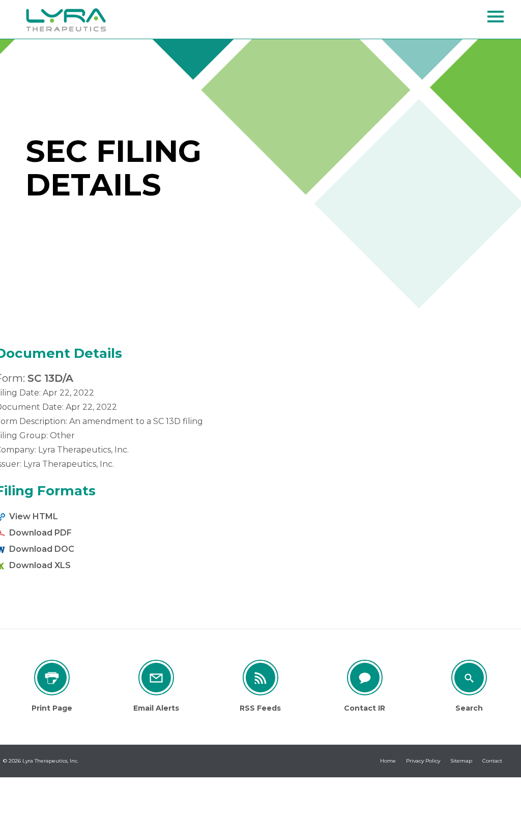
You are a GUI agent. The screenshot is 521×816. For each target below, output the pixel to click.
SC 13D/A (50, 378)
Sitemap (461, 760)
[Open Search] (495, 16)
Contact (492, 760)
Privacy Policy (423, 760)
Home (388, 760)
